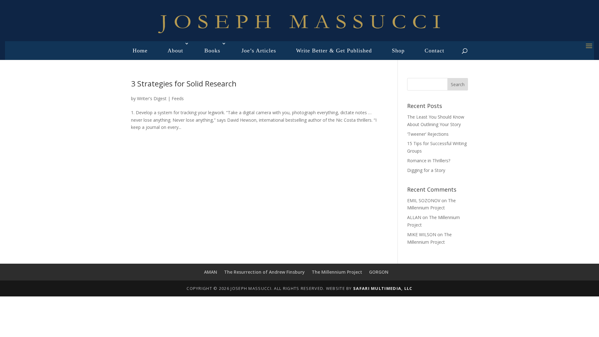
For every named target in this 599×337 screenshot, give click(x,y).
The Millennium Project (337, 272)
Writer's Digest (152, 98)
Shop (398, 50)
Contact (434, 50)
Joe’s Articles (258, 50)
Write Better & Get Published (334, 50)
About (175, 50)
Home (140, 50)
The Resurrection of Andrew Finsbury (264, 272)
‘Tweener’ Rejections (428, 134)
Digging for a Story (426, 170)
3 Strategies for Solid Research (183, 83)
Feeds (178, 98)
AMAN (210, 272)
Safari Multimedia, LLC (382, 288)
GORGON (378, 272)
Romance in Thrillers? (428, 161)
